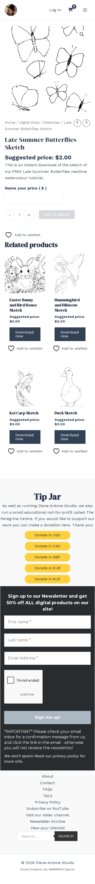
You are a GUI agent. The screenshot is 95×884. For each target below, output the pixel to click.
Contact (47, 782)
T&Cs (47, 795)
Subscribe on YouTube (48, 808)
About (47, 776)
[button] (81, 34)
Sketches (52, 122)
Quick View (25, 289)
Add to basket (57, 214)
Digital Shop (29, 122)
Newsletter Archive (47, 821)
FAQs (47, 789)
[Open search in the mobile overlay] (47, 836)
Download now (24, 334)
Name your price (26, 188)
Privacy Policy (47, 802)
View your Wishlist (47, 828)
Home (10, 122)
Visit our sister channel (47, 815)
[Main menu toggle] (85, 10)
